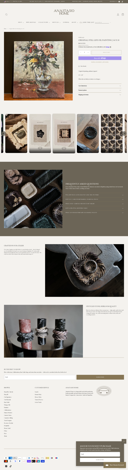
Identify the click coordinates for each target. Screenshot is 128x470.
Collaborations (7, 410)
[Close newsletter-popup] (124, 441)
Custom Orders (7, 415)
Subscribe (100, 460)
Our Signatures (7, 397)
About (74, 22)
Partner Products (8, 412)
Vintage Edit (7, 405)
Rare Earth (6, 402)
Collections (43, 22)
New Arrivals (31, 22)
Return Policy (38, 394)
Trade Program (8, 420)
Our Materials (7, 399)
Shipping (79, 45)
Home (5, 28)
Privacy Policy (38, 397)
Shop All (6, 394)
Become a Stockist (8, 423)
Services (55, 22)
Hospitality (6, 425)
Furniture (6, 407)
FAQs (5, 431)
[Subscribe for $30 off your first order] (110, 22)
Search (36, 392)
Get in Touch (38, 402)
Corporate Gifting (8, 418)
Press (5, 433)
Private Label (7, 428)
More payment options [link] (99, 62)
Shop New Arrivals (8, 392)
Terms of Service (39, 399)
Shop (20, 22)
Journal (66, 22)
